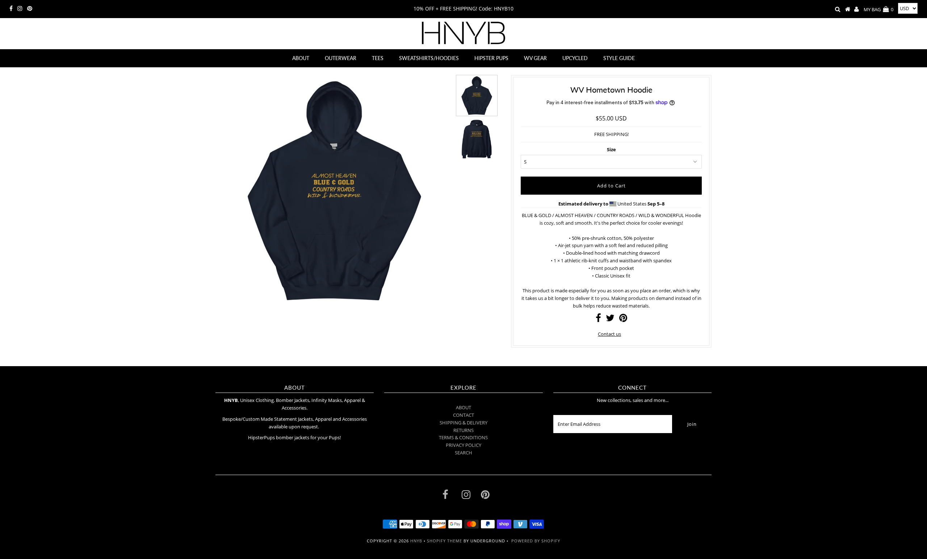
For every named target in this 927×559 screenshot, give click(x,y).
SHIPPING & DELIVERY (463, 422)
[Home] (848, 9)
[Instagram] (19, 8)
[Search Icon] (837, 9)
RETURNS (463, 430)
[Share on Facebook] (598, 319)
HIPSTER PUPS (491, 58)
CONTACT (463, 415)
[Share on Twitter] (610, 319)
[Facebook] (11, 8)
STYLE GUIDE (619, 58)
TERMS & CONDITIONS (463, 437)
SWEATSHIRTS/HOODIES (429, 58)
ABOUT (300, 58)
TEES (377, 58)
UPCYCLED (575, 58)
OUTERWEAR (340, 58)
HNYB (416, 540)
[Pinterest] (29, 8)
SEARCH (463, 452)
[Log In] (856, 9)
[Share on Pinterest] (623, 319)
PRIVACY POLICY (463, 445)
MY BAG (878, 9)
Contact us (609, 334)
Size (611, 149)
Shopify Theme (444, 540)
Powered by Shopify (535, 540)
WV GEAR (535, 58)
